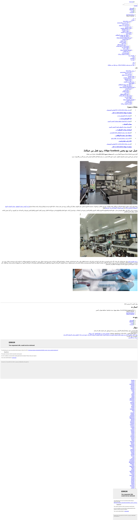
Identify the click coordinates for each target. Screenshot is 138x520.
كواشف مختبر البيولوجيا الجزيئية (71, 334)
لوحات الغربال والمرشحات (122, 46)
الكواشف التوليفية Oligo (126, 50)
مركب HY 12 (125, 24)
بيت (134, 18)
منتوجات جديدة (106, 333)
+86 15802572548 (130, 314)
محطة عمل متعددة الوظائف (122, 35)
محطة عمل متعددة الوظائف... (123, 135)
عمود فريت (123, 40)
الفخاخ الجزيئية (125, 47)
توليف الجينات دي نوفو (126, 334)
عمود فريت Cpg (83, 334)
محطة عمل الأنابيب (124, 36)
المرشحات (107, 208)
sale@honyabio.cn (130, 312)
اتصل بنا (133, 59)
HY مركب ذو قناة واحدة (123, 22)
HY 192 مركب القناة (124, 25)
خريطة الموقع (98, 333)
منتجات (133, 20)
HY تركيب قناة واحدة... (125, 141)
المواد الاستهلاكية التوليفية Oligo (124, 37)
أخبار (133, 57)
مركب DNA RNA (127, 21)
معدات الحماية (128, 26)
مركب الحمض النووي (132, 261)
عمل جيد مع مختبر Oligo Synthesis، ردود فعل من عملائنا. (121, 65)
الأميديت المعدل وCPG (123, 54)
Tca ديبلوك (134, 334)
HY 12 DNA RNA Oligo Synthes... (122, 113)
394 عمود (123, 43)
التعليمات (132, 58)
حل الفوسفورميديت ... (125, 118)
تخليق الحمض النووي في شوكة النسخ (112, 334)
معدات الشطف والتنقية (126, 28)
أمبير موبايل (91, 333)
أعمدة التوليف (125, 39)
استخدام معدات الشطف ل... (123, 130)
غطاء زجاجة (126, 48)
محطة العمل (129, 33)
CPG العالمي (126, 51)
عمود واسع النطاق (121, 44)
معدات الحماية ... (127, 124)
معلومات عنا (132, 55)
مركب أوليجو (27, 206)
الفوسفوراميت (125, 53)
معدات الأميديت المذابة (126, 32)
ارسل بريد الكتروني (132, 337)
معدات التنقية (125, 31)
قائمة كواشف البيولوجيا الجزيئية (95, 334)
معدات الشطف (125, 29)
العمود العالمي (122, 42)
